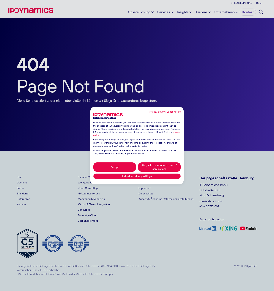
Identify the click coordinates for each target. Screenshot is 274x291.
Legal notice (174, 111)
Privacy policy (157, 111)
